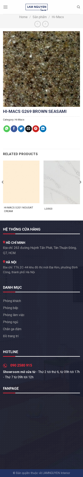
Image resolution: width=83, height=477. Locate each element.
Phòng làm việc (13, 315)
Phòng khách (12, 301)
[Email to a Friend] (28, 128)
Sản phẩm (40, 17)
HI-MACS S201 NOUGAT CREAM (18, 209)
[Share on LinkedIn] (43, 128)
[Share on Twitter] (21, 128)
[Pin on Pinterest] (35, 128)
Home (23, 17)
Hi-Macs (58, 17)
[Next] (80, 190)
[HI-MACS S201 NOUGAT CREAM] (21, 182)
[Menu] (5, 7)
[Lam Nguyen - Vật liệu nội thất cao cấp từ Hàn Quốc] (37, 7)
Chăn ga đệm (12, 329)
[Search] (78, 7)
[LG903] (62, 182)
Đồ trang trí (11, 336)
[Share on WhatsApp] (6, 128)
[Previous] (3, 190)
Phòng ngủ (10, 322)
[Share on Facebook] (14, 128)
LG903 (49, 208)
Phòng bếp (10, 308)
